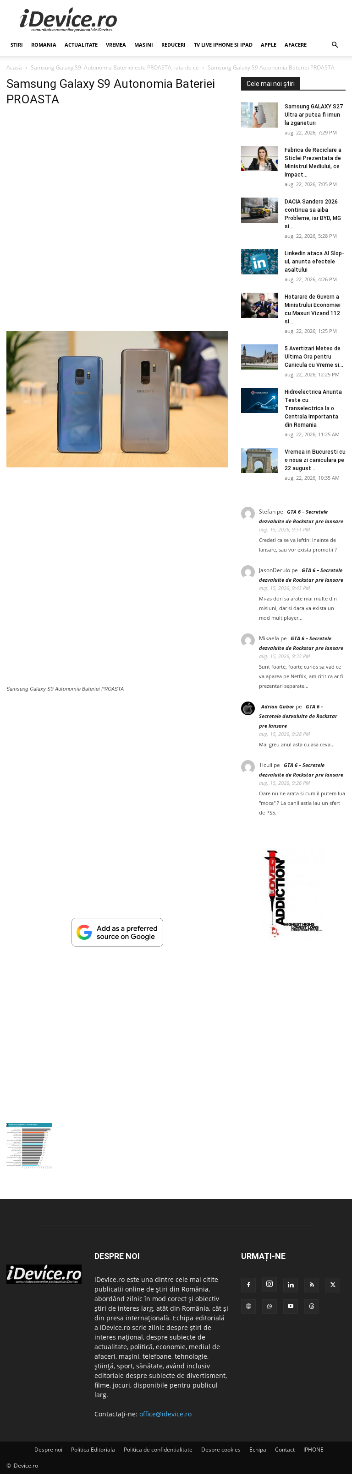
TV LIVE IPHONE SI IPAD (223, 44)
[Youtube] (290, 1306)
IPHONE (313, 1449)
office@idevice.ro (165, 1414)
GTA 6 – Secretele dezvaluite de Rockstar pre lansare (298, 716)
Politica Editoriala (93, 1449)
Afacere (296, 44)
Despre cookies (221, 1449)
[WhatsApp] (269, 1306)
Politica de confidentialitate (158, 1449)
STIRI (17, 44)
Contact (285, 1449)
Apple (268, 44)
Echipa (257, 1449)
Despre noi (48, 1449)
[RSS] (311, 1285)
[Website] (248, 1306)
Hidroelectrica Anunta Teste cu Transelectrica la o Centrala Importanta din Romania (313, 408)
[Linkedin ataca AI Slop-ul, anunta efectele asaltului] (259, 261)
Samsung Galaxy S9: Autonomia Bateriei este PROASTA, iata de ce (115, 67)
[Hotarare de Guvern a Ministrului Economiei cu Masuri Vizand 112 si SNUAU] (259, 305)
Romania (43, 44)
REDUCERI (173, 44)
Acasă (14, 67)
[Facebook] (248, 1285)
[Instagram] (269, 1284)
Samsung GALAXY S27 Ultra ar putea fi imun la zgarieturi (314, 114)
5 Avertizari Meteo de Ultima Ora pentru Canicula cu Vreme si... (314, 356)
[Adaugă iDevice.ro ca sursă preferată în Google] (117, 944)
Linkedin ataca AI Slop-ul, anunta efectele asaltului (314, 261)
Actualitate (81, 44)
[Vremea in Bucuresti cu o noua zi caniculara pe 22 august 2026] (259, 460)
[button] (335, 45)
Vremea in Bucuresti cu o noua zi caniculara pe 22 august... (315, 460)
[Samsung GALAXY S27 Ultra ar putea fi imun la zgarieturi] (259, 115)
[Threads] (311, 1306)
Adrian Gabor (277, 706)
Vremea (116, 44)
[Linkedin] (290, 1285)
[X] (332, 1285)
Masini (143, 44)
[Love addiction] (293, 937)
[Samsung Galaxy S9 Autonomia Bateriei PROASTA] (117, 465)
